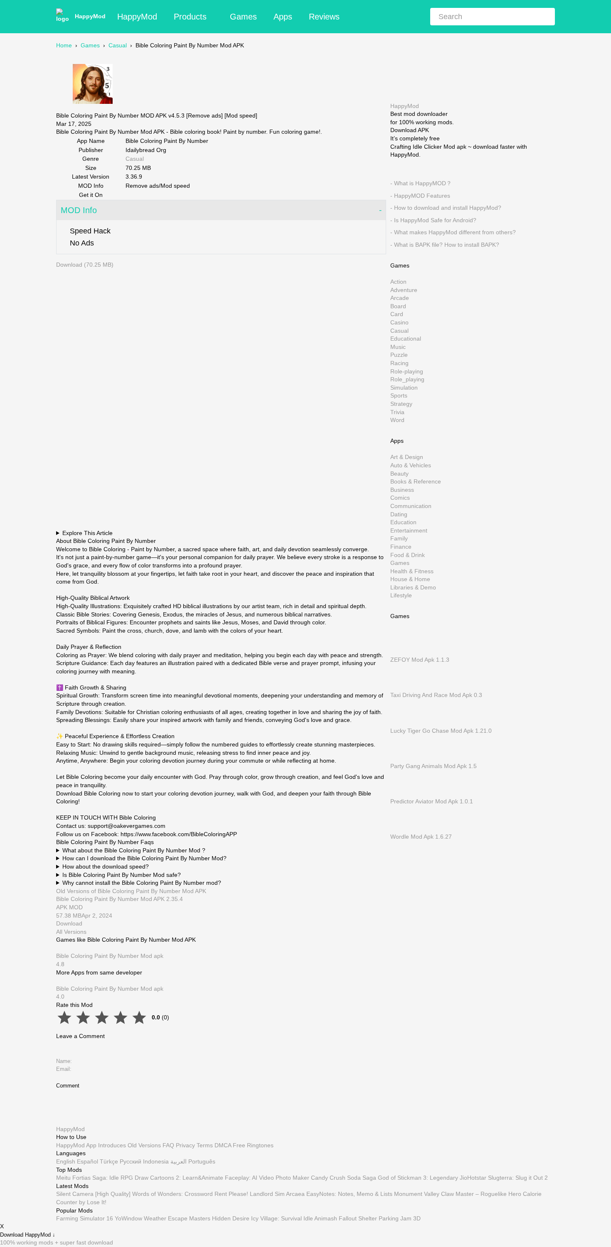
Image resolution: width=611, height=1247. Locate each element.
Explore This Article (87, 533)
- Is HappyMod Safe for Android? (433, 219)
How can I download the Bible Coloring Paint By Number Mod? (144, 858)
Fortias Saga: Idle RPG (102, 1177)
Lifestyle (401, 595)
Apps (282, 16)
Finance (400, 546)
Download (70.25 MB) (84, 264)
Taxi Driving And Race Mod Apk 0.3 (436, 695)
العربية (178, 1161)
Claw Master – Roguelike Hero (481, 1194)
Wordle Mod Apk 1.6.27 (421, 836)
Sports (398, 395)
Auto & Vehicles (410, 465)
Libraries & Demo (413, 587)
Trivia (397, 411)
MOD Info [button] (79, 210)
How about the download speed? (105, 866)
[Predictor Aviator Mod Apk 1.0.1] (402, 793)
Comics (400, 497)
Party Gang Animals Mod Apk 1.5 (433, 765)
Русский (130, 1161)
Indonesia (156, 1161)
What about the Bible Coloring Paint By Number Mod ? (133, 850)
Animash (325, 1218)
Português (201, 1161)
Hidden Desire (230, 1218)
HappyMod (90, 16)
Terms (205, 1144)
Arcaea (295, 1194)
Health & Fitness (412, 570)
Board (398, 305)
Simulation (404, 387)
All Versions (71, 931)
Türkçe (109, 1161)
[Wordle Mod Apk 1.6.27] (402, 828)
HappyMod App (76, 1144)
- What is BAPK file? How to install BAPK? (444, 244)
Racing (399, 363)
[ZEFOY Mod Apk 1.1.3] (402, 651)
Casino (399, 322)
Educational (405, 338)
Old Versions (144, 1144)
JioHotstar (473, 1177)
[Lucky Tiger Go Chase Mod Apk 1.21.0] (402, 722)
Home (64, 45)
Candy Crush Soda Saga (343, 1177)
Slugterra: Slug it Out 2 (518, 1177)
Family (399, 538)
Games (243, 16)
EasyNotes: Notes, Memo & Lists (349, 1194)
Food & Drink (407, 554)
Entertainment (408, 530)
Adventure (403, 289)
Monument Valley (416, 1194)
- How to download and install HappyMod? (445, 207)
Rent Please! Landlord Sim (249, 1194)
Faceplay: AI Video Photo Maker (267, 1177)
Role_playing (407, 379)
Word (397, 420)
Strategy (401, 403)
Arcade (399, 298)
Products (190, 16)
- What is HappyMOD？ (421, 183)
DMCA (222, 1144)
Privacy (185, 1144)
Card (396, 314)
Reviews (324, 16)
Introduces (112, 1144)
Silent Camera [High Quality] (93, 1194)
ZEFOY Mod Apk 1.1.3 (419, 659)
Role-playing (406, 371)
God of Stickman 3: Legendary (418, 1177)
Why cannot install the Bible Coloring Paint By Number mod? (141, 882)
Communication (410, 506)
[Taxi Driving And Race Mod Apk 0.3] (402, 686)
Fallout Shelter (358, 1218)
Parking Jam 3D (400, 1218)
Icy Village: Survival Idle (282, 1218)
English (65, 1161)
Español (87, 1161)
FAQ (168, 1144)
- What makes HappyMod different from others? (453, 232)
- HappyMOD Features (420, 195)
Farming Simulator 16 (84, 1218)
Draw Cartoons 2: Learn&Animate (179, 1177)
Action (398, 281)
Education (403, 522)
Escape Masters (189, 1218)
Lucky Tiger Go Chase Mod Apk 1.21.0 (441, 730)
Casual (117, 45)
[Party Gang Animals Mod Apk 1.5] (402, 757)
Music (398, 346)
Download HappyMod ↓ (27, 1235)
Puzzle (399, 354)
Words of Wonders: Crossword (172, 1194)
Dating (398, 514)
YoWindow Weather (140, 1218)
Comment (67, 1086)
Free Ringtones (253, 1144)
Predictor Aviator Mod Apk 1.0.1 (431, 801)
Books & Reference (415, 481)
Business (402, 489)
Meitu (63, 1177)
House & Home (410, 579)
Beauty (399, 473)
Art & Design (406, 457)
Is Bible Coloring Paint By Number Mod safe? (121, 874)
